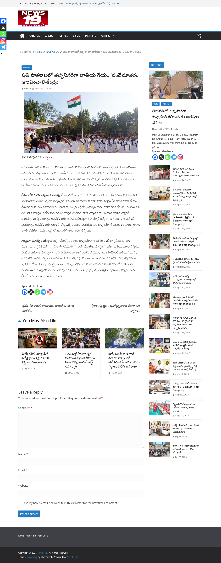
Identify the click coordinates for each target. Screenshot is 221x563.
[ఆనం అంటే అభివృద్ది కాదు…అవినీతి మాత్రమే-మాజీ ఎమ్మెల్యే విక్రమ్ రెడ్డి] (159, 347)
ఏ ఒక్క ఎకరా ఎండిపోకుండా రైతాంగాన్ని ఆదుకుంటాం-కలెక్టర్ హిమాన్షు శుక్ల (186, 387)
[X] (31, 292)
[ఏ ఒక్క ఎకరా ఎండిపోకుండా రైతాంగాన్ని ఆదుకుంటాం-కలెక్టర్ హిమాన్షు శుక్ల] (159, 389)
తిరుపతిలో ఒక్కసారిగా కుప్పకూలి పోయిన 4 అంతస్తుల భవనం (175, 116)
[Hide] (1, 53)
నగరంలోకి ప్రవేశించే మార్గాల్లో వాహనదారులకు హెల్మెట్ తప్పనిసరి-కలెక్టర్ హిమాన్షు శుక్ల (186, 241)
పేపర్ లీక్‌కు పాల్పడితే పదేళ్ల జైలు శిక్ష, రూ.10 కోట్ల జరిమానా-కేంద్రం (35, 358)
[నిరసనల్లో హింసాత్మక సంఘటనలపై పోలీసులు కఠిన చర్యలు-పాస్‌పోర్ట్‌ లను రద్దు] (81, 330)
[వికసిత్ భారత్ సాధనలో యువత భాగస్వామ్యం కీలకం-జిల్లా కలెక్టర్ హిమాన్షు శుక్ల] (159, 302)
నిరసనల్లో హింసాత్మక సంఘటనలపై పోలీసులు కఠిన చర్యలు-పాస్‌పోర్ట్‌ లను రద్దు (80, 360)
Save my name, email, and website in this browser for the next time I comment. (70, 503)
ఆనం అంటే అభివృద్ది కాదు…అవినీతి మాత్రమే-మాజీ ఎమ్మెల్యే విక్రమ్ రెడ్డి (185, 345)
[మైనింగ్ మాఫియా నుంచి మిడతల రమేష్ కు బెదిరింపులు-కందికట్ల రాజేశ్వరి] (159, 174)
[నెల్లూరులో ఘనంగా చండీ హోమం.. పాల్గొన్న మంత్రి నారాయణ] (159, 409)
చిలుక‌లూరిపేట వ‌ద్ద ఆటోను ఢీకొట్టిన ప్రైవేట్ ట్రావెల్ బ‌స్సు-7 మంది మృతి (90, 3)
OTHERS (105, 35)
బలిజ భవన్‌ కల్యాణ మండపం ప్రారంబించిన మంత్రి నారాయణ (186, 260)
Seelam (27, 88)
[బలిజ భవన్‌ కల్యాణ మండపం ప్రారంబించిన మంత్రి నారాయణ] (159, 263)
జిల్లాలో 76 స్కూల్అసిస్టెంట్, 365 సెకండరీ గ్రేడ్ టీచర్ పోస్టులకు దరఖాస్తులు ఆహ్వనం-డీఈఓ (185, 322)
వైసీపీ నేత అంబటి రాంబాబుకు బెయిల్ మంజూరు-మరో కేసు (48, 308)
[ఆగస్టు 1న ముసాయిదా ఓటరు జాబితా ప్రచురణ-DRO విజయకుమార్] (159, 430)
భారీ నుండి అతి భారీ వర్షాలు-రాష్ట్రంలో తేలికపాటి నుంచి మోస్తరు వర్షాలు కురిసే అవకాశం (124, 360)
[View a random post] (199, 36)
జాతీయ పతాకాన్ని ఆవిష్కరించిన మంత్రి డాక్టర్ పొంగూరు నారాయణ (184, 279)
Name (23, 454)
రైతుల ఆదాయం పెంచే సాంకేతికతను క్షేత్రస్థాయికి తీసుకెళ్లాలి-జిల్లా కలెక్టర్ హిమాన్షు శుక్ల (183, 219)
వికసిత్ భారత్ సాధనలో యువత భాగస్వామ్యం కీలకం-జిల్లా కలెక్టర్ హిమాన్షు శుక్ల (185, 300)
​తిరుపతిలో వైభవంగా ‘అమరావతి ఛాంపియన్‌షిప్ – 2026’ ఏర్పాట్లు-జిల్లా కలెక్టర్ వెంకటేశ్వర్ (185, 194)
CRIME (76, 35)
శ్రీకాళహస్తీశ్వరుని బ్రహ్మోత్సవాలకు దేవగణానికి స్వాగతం (116, 308)
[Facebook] (25, 292)
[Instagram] (50, 292)
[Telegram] (43, 292)
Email (22, 470)
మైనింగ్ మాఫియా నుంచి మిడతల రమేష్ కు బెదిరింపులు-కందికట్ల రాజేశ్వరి (186, 172)
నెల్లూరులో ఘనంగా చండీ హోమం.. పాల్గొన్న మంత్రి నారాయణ (184, 407)
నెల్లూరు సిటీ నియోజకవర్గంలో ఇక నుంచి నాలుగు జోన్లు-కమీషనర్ (186, 449)
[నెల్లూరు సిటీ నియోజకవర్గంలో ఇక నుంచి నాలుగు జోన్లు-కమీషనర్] (159, 451)
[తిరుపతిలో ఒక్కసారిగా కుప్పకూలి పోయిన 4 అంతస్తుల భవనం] (176, 85)
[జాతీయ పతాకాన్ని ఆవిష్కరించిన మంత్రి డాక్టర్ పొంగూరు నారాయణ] (159, 281)
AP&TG (49, 35)
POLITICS (63, 35)
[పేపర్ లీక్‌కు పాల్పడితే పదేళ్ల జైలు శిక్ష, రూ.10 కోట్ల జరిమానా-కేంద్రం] (37, 330)
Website (23, 485)
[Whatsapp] (37, 292)
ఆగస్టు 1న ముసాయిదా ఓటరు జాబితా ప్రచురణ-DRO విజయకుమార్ (186, 428)
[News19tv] (22, 36)
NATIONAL (34, 35)
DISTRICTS (90, 35)
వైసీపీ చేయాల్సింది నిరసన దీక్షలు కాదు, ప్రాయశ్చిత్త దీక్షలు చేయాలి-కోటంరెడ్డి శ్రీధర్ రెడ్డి (186, 366)
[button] (112, 36)
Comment (25, 408)
